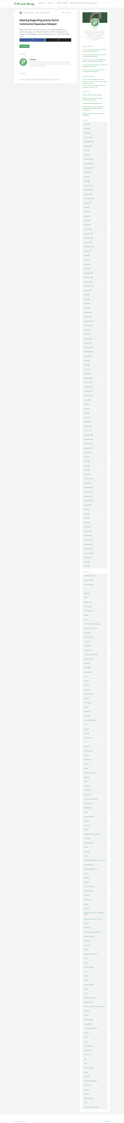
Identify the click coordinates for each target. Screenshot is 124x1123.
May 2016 (87, 465)
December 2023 (88, 159)
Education (87, 689)
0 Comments (68, 12)
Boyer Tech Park (88, 610)
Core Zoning (87, 645)
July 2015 (86, 509)
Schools (86, 976)
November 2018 (88, 347)
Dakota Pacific (88, 659)
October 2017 (88, 391)
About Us (41, 3)
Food (85, 724)
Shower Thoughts (89, 984)
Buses (86, 619)
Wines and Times (89, 1098)
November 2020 (88, 277)
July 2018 (86, 360)
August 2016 (87, 452)
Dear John (87, 663)
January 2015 (88, 535)
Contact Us (51, 3)
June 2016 (87, 461)
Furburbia (87, 746)
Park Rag (86, 895)
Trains (86, 1041)
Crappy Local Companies (91, 654)
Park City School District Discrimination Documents (93, 70)
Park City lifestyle (89, 886)
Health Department (89, 772)
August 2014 (87, 557)
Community (87, 641)
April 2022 (87, 220)
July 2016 (86, 456)
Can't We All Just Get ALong (92, 624)
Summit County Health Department (94, 1006)
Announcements (88, 580)
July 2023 (86, 176)
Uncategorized (88, 1050)
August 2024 (87, 146)
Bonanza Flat (88, 602)
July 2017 (86, 404)
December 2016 (88, 435)
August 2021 (87, 251)
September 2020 (88, 286)
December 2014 (88, 540)
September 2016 (88, 448)
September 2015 (88, 500)
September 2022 (88, 198)
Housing (86, 777)
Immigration (87, 790)
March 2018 (87, 373)
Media (86, 847)
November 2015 (88, 492)
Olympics (86, 877)
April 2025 (87, 128)
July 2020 (86, 295)
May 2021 (87, 260)
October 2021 (88, 242)
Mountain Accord (89, 864)
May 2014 (87, 566)
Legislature (87, 825)
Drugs (86, 680)
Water (86, 1072)
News (85, 873)
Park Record (87, 899)
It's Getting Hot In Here (91, 799)
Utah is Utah (87, 1054)
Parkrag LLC (107, 1121)
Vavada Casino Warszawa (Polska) (91, 95)
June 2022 (87, 211)
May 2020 (87, 303)
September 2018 (88, 351)
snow (85, 993)
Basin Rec (87, 593)
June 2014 (87, 562)
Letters (86, 829)
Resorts (86, 949)
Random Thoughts (89, 936)
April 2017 (87, 417)
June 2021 (87, 255)
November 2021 (88, 238)
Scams (86, 971)
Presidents (87, 927)
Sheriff (86, 980)
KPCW (86, 812)
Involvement (87, 794)
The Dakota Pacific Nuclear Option (92, 103)
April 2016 (87, 470)
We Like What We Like (90, 1081)
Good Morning (88, 751)
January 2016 (88, 483)
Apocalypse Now (89, 584)
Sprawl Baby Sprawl (89, 997)
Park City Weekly (62, 3)
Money (86, 856)
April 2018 (87, 369)
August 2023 (87, 172)
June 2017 (87, 408)
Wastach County (89, 1067)
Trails (85, 1037)
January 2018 (88, 382)
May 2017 (87, 413)
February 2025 (88, 137)
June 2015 (87, 513)
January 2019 (88, 343)
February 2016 (88, 478)
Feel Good (87, 711)
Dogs (85, 676)
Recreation (87, 945)
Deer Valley (87, 667)
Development (88, 672)
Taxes (86, 1015)
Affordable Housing (89, 575)
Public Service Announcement (92, 932)
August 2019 (87, 330)
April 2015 (87, 522)
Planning (86, 908)
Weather (86, 1089)
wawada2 (87, 1076)
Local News (87, 838)
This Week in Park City (90, 1028)
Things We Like (88, 1024)
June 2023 (87, 181)
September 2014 (88, 553)
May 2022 (87, 216)
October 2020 (88, 281)
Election (86, 698)
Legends (86, 821)
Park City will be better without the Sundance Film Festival (94, 50)
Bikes (85, 597)
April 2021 (87, 264)
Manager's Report (89, 842)
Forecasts (87, 733)
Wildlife (86, 1094)
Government (87, 759)
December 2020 (88, 273)
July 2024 (86, 150)
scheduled (59, 34)
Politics (86, 923)
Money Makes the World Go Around (94, 860)
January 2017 (88, 430)
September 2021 (88, 246)
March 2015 (87, 527)
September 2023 (88, 168)
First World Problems (90, 720)
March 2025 (87, 133)
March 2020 (87, 312)
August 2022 (87, 203)
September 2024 (88, 141)
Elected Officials (88, 694)
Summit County (88, 1002)
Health (86, 768)
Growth (86, 764)
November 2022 (88, 189)
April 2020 (87, 308)
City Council (87, 632)
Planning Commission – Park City (93, 919)
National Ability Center (90, 869)
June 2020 (87, 299)
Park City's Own (88, 891)
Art (85, 589)
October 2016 (88, 443)
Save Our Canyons (89, 967)
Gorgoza (86, 755)
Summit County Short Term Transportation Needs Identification (94, 82)
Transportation (88, 1046)
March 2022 (87, 225)
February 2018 (88, 378)
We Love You (87, 1085)
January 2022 (88, 229)
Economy (86, 685)
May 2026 (87, 124)
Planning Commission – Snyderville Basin (94, 913)
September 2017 (88, 395)
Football (86, 729)
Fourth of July (88, 737)
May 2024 (87, 154)
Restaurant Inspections (90, 954)
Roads (86, 962)
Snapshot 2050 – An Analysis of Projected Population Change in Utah (94, 86)
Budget (86, 615)
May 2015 (87, 518)
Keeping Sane (88, 807)
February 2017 (88, 426)
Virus (85, 1063)
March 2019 (87, 334)
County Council (88, 650)
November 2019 (88, 321)
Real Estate (87, 941)
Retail (86, 958)
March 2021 (87, 268)
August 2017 (87, 400)
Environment (87, 702)
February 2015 (88, 531)
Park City (86, 882)
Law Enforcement (89, 816)
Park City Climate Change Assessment (93, 79)
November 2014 (88, 544)
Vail (85, 1059)
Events (86, 707)
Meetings (31, 12)
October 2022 (88, 194)
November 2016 (88, 439)
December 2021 (88, 233)
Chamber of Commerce (90, 628)
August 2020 (87, 290)
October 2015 (88, 496)
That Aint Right (88, 1019)
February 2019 (88, 338)
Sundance (87, 1011)
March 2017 (87, 421)
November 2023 (88, 163)
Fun (85, 742)
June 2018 (87, 365)
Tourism (86, 1032)
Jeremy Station (88, 803)
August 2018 (87, 356)
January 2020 (88, 316)
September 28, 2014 (44, 12)
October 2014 (88, 548)
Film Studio (87, 716)
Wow (85, 1102)
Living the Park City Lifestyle (92, 834)
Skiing (86, 989)
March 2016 (87, 474)
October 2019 (88, 325)
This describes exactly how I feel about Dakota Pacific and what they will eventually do (93, 108)
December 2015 (88, 487)
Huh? (85, 781)
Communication (88, 637)
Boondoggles (88, 606)
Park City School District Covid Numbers (83, 3)
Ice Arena (86, 786)
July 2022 (86, 207)
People (86, 904)
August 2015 (87, 505)
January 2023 (88, 185)
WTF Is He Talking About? (91, 1107)
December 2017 (88, 386)
